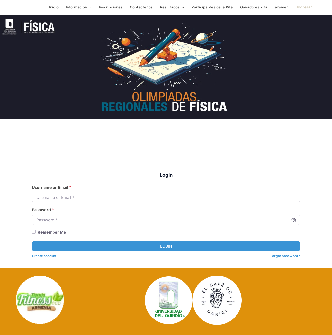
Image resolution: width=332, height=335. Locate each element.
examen (281, 7)
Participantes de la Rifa (212, 7)
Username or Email (51, 187)
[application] (89, 7)
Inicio (54, 7)
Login (166, 246)
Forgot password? (285, 256)
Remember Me (52, 232)
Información (76, 7)
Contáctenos (141, 7)
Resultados (170, 7)
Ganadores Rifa (253, 7)
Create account (44, 256)
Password (43, 209)
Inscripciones (110, 7)
